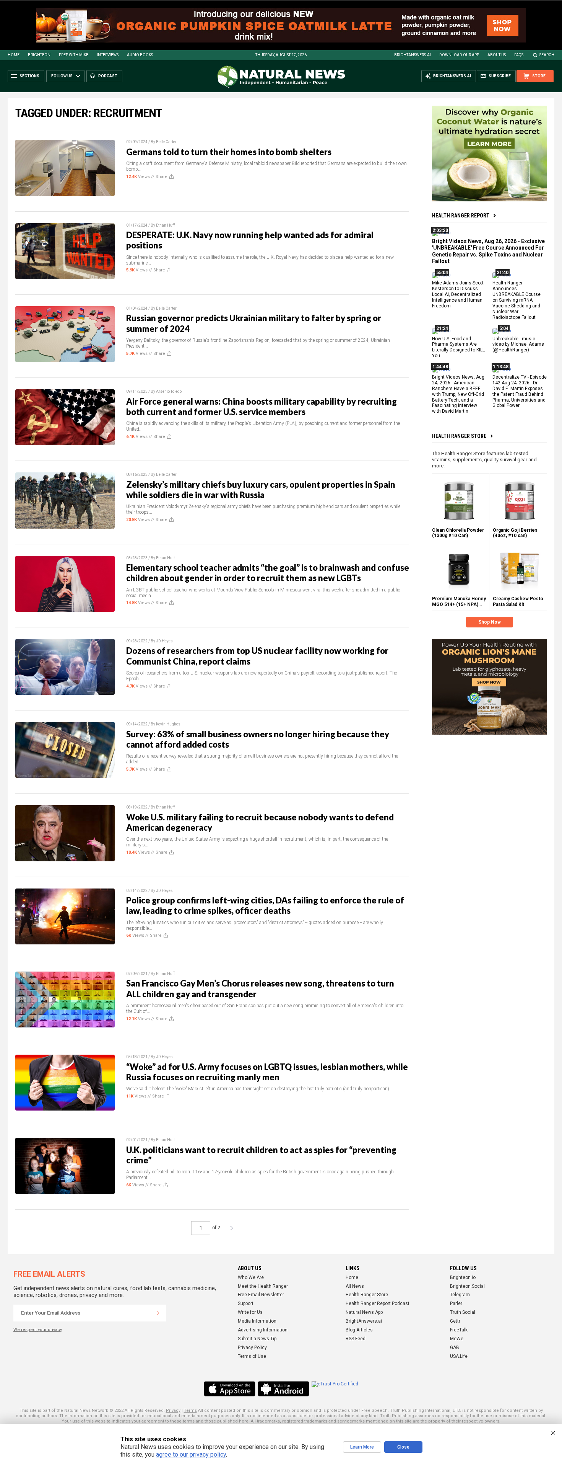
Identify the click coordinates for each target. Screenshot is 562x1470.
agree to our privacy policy (191, 1454)
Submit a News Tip (257, 1338)
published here (233, 1421)
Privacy (173, 1410)
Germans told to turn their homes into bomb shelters (228, 152)
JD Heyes (164, 641)
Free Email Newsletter (261, 1294)
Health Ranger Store (459, 436)
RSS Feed (355, 1338)
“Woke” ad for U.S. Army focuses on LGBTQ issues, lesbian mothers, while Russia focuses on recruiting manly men (267, 1072)
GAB (454, 1347)
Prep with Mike (73, 55)
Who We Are (251, 1277)
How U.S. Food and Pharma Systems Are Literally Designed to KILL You (458, 347)
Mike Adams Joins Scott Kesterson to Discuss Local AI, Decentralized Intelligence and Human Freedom (458, 294)
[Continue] (157, 1313)
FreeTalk (459, 1330)
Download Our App (459, 55)
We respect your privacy (37, 1329)
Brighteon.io (463, 1277)
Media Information (257, 1321)
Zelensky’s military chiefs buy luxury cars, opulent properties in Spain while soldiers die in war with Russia (260, 489)
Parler (456, 1303)
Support (245, 1303)
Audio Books (140, 55)
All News (355, 1286)
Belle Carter (166, 142)
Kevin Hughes (168, 724)
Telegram (460, 1294)
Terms (190, 1410)
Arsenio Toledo (169, 391)
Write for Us (250, 1312)
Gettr (455, 1321)
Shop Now (489, 622)
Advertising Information (262, 1330)
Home (13, 55)
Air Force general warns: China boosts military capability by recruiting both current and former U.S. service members (261, 406)
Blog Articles (359, 1330)
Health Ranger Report (460, 215)
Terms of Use (252, 1356)
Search (546, 55)
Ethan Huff (165, 225)
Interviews (108, 55)
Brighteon (39, 55)
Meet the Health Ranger (263, 1286)
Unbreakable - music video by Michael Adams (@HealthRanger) (518, 344)
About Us (496, 55)
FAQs (518, 55)
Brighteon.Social (467, 1286)
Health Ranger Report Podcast (377, 1303)
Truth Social (462, 1312)
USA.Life (459, 1356)
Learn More (362, 1447)
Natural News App (364, 1312)
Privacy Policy (252, 1347)
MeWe (456, 1338)
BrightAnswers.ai (412, 55)
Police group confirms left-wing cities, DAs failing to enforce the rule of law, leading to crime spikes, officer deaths (265, 905)
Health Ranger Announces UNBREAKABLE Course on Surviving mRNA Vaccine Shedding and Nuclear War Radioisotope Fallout (516, 300)
